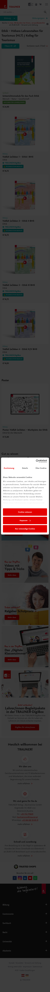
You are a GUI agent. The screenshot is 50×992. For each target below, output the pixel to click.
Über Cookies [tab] (41, 468)
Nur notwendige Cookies (25, 529)
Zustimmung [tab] (9, 468)
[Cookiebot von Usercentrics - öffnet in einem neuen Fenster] (36, 461)
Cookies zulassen (25, 512)
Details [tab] (25, 468)
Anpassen (23, 520)
